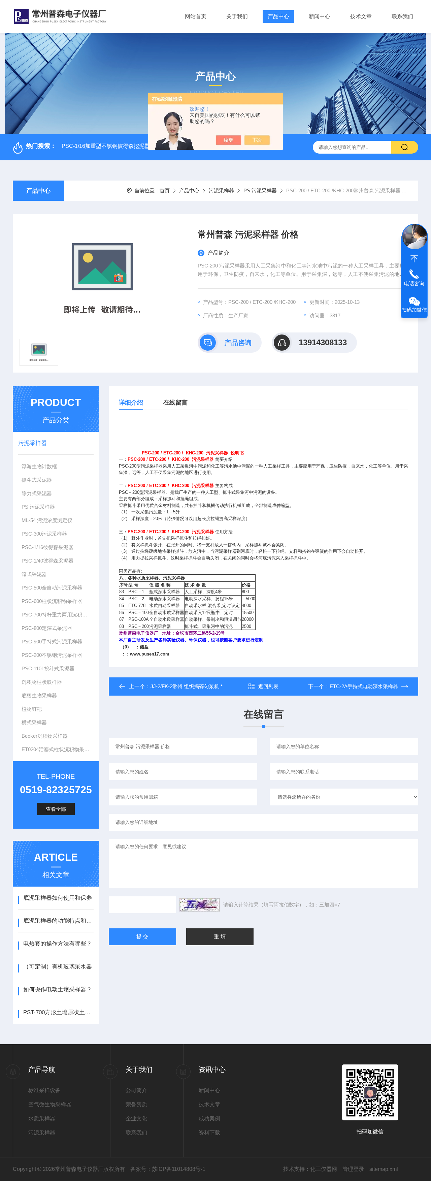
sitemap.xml (383, 1169)
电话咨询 (414, 283)
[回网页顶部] (414, 258)
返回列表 (268, 686)
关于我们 (237, 16)
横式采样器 (34, 722)
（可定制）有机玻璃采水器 (57, 966)
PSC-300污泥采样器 (44, 534)
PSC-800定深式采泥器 (47, 628)
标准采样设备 (44, 1090)
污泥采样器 (221, 190)
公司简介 (136, 1090)
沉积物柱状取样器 (42, 682)
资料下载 (209, 1133)
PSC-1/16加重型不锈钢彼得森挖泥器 (106, 146)
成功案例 (209, 1118)
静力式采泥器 (37, 493)
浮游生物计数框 (39, 466)
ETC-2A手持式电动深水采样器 (364, 686)
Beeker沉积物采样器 (45, 736)
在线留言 (175, 402)
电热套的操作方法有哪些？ (57, 943)
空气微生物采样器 (49, 1104)
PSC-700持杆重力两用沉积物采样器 (58, 614)
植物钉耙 (32, 709)
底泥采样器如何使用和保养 (57, 898)
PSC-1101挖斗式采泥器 (48, 668)
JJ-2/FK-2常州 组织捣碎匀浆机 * (187, 686)
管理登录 (353, 1169)
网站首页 (195, 16)
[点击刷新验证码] (199, 905)
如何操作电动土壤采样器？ (57, 989)
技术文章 (361, 16)
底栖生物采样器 (39, 695)
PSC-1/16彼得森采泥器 (47, 547)
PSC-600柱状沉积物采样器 (52, 601)
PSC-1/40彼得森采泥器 (47, 561)
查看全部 (56, 809)
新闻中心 (319, 16)
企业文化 (136, 1118)
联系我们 (402, 16)
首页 (165, 190)
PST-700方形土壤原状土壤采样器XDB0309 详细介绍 (58, 1012)
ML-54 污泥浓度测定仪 (47, 520)
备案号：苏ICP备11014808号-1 (167, 1169)
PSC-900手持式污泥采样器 (52, 641)
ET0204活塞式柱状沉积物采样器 (58, 749)
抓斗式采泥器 (37, 480)
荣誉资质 (136, 1104)
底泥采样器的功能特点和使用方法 (58, 921)
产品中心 (278, 16)
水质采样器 (41, 1118)
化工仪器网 (323, 1169)
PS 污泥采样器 (260, 190)
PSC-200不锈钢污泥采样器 (52, 655)
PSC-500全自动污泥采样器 (52, 587)
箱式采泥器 (34, 574)
